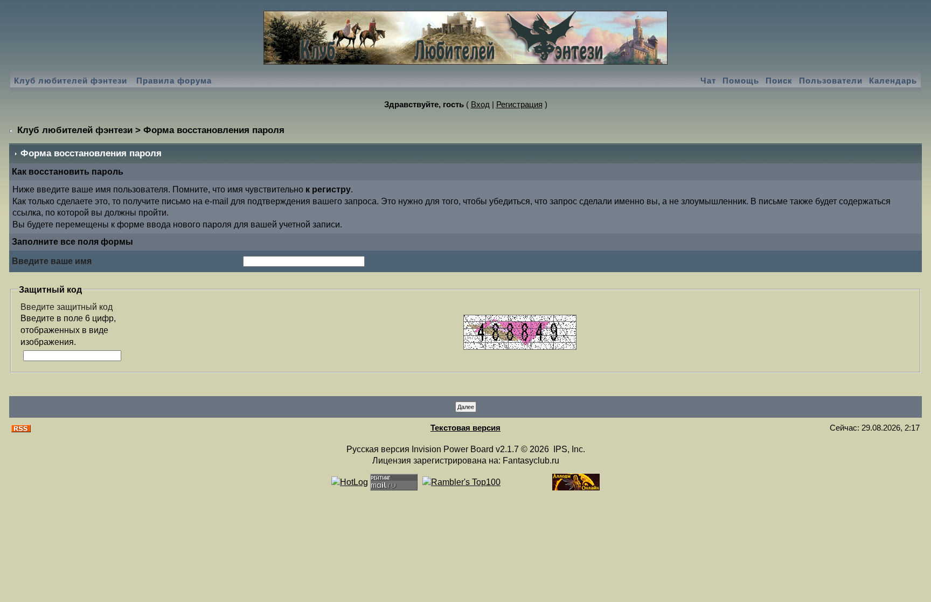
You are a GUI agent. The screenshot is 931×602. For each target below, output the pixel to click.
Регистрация (519, 104)
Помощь (740, 81)
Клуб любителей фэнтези (70, 81)
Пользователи (831, 81)
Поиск (779, 81)
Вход (480, 104)
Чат (708, 81)
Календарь (893, 81)
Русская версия (377, 449)
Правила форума (174, 81)
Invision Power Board (453, 449)
